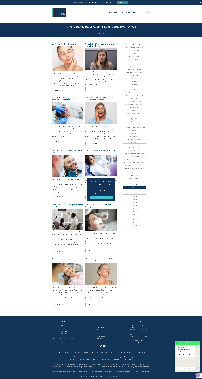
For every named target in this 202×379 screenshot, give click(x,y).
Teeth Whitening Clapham (134, 150)
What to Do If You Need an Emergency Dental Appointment (100, 45)
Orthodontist (134, 136)
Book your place (122, 2)
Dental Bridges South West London (134, 72)
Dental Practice (134, 87)
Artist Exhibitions (134, 50)
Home (99, 12)
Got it (101, 197)
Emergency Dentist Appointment (134, 104)
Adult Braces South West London (134, 47)
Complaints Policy (120, 376)
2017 (134, 217)
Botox (134, 53)
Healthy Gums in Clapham (134, 113)
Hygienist (134, 119)
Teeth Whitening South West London (134, 153)
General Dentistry (101, 329)
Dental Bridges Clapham (134, 69)
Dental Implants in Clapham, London (101, 331)
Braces (79, 21)
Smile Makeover (123, 21)
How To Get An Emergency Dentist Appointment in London (65, 99)
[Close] (200, 2)
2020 (134, 208)
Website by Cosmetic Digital (90, 378)
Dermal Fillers (134, 98)
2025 (133, 187)
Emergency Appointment (129, 12)
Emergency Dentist (134, 101)
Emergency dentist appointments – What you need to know (99, 206)
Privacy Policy (112, 376)
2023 (134, 199)
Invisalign (134, 121)
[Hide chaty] (197, 375)
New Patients (59, 21)
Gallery (132, 21)
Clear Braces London (134, 56)
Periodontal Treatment (134, 139)
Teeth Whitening (134, 148)
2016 (134, 220)
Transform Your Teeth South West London (134, 169)
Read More (59, 90)
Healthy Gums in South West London (134, 116)
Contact (144, 21)
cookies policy (101, 190)
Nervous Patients (134, 130)
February (134, 190)
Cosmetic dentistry (134, 59)
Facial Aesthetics (113, 21)
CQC (117, 378)
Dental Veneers (134, 90)
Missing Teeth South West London (134, 127)
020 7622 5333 (145, 12)
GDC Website (112, 378)
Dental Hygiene (134, 81)
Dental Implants (87, 21)
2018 (134, 214)
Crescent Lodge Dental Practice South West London (134, 65)
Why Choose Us (101, 338)
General (66, 21)
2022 (134, 202)
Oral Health (134, 133)
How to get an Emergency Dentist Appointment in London (98, 260)
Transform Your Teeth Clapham (134, 165)
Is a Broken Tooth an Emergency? (64, 44)
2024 (134, 196)
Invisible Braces (134, 124)
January (134, 193)
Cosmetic (73, 21)
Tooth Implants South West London (134, 162)
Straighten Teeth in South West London (134, 145)
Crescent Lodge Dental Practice (134, 62)
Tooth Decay (134, 156)
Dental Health (134, 78)
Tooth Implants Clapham (134, 159)
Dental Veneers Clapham (134, 92)
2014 (134, 225)
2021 (134, 205)
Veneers (134, 172)
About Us (138, 21)
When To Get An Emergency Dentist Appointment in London (99, 99)
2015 (134, 222)
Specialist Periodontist (99, 21)
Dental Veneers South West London (134, 95)
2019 (134, 211)
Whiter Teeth (134, 178)
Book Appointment (111, 12)
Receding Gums (134, 142)
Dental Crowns (134, 75)
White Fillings (134, 175)
